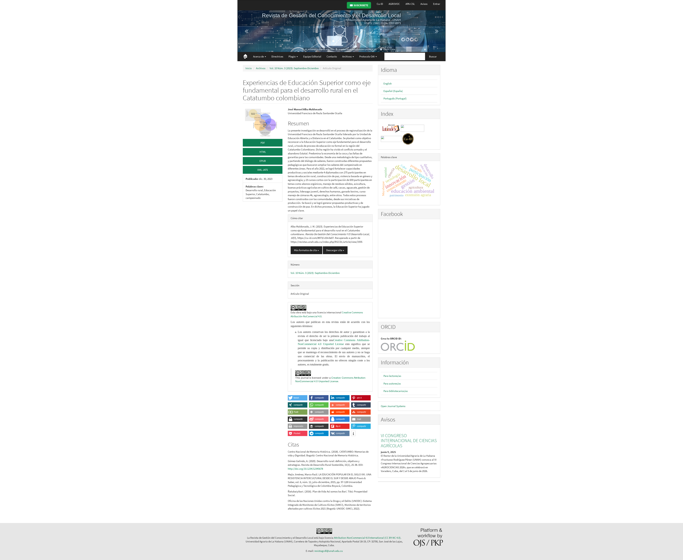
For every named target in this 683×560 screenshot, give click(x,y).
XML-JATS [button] (262, 169)
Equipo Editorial (312, 56)
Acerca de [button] (258, 56)
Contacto (332, 56)
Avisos (423, 4)
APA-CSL (410, 4)
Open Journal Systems (393, 406)
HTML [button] (263, 151)
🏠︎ (245, 56)
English (387, 83)
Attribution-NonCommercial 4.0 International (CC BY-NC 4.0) (367, 537)
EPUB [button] (263, 161)
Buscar (433, 56)
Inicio (248, 68)
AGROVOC (394, 4)
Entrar (436, 4)
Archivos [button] (347, 56)
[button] (297, 397)
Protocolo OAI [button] (367, 56)
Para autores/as (392, 383)
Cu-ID (380, 4)
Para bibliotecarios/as (395, 391)
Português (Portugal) (395, 98)
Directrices (277, 56)
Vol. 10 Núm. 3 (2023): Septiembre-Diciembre (294, 68)
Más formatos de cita (305, 250)
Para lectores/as (392, 376)
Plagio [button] (292, 56)
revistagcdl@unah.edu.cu (328, 551)
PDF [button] (263, 142)
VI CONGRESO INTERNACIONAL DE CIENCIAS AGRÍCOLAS (409, 440)
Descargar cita (334, 250)
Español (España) (393, 91)
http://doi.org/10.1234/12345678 (305, 468)
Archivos (260, 68)
